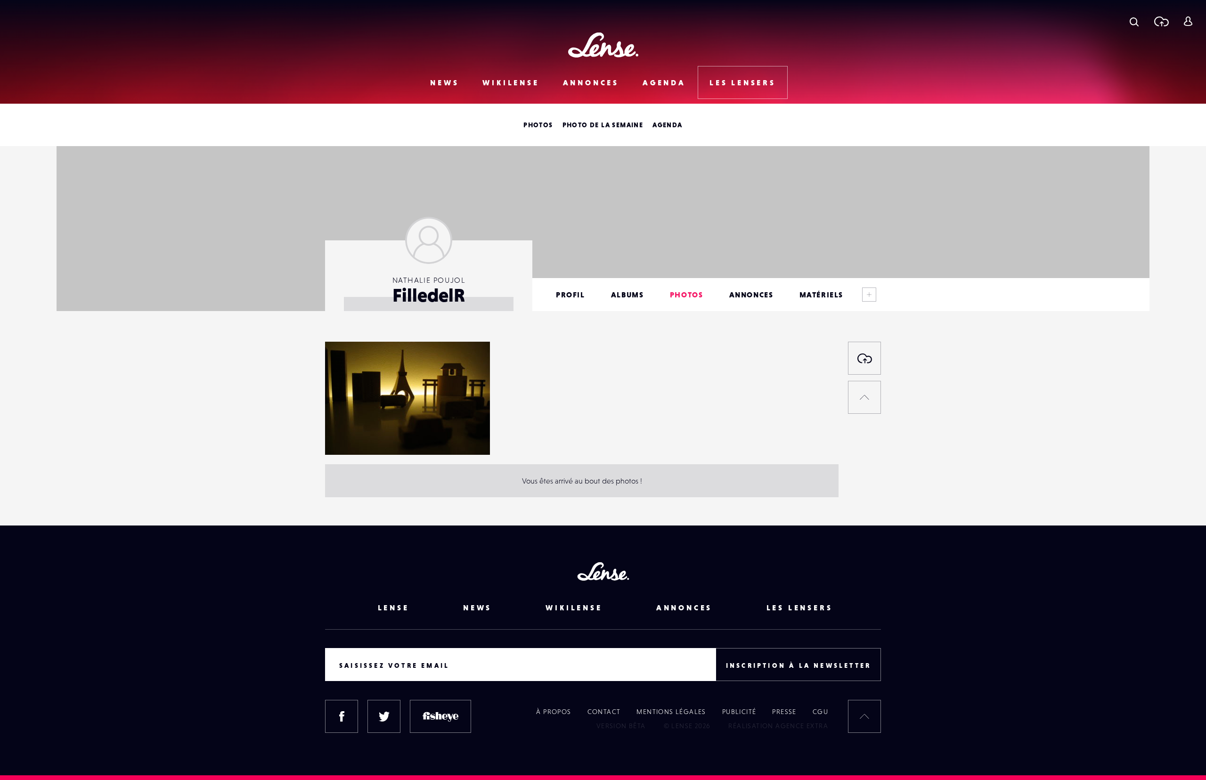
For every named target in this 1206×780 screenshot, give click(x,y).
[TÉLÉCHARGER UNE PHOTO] (864, 358)
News (444, 82)
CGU (820, 711)
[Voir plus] (869, 294)
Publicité (739, 711)
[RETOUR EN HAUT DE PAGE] (864, 397)
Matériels (821, 294)
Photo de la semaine (603, 125)
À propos (553, 711)
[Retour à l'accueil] (603, 45)
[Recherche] (1134, 21)
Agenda (664, 82)
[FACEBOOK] (341, 716)
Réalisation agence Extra (778, 726)
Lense (393, 607)
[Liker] (468, 367)
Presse (784, 711)
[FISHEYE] (440, 716)
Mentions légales (671, 711)
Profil (570, 294)
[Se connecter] (1187, 21)
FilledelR (348, 435)
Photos (538, 125)
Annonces (591, 82)
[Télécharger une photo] (1161, 21)
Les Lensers (742, 82)
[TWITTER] (383, 716)
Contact (604, 711)
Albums (627, 294)
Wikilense (510, 82)
